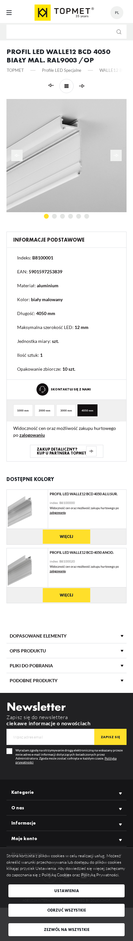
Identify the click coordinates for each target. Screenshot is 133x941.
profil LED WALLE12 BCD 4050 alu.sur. (84, 494)
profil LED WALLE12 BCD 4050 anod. (82, 552)
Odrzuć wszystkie (66, 910)
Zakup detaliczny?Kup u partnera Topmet (61, 451)
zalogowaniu (32, 435)
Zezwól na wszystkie (66, 929)
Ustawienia (66, 890)
